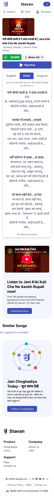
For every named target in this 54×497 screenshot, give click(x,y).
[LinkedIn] (36, 479)
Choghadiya (10, 446)
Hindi (26, 75)
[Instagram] (33, 479)
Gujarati (42, 75)
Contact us (10, 465)
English (11, 75)
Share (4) (34, 57)
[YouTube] (40, 479)
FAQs (6, 462)
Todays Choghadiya (22, 408)
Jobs (31, 450)
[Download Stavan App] (46, 4)
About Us (33, 446)
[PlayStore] (44, 479)
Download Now (19, 310)
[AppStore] (47, 479)
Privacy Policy (16, 484)
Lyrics (7, 450)
